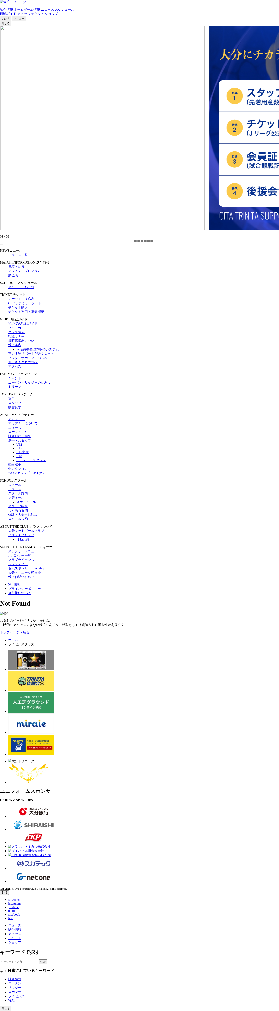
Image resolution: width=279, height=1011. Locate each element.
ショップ (51, 14)
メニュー (19, 18)
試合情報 (6, 9)
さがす (6, 18)
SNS (4, 892)
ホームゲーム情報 (27, 9)
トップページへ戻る (14, 632)
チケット (37, 14)
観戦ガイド (8, 14)
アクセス (23, 14)
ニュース (47, 9)
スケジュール (64, 9)
